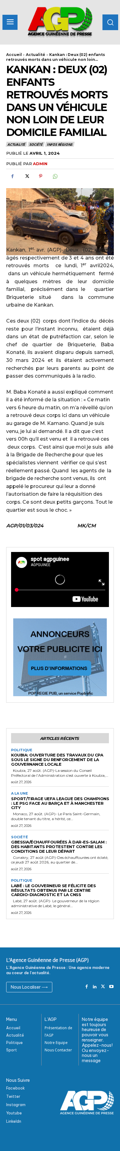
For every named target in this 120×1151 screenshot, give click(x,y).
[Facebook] (12, 176)
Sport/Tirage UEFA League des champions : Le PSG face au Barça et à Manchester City (60, 803)
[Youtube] (111, 987)
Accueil (14, 54)
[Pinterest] (40, 176)
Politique (21, 750)
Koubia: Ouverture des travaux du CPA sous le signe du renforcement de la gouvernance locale (57, 759)
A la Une (19, 794)
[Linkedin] (95, 987)
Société (35, 144)
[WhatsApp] (55, 176)
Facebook (15, 1088)
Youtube (14, 1113)
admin (40, 163)
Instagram (16, 1104)
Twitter (13, 1096)
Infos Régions (59, 144)
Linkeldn (13, 1121)
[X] (26, 176)
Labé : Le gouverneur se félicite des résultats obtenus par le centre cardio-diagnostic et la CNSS (53, 890)
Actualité (35, 54)
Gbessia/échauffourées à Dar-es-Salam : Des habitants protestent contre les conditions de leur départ (58, 846)
